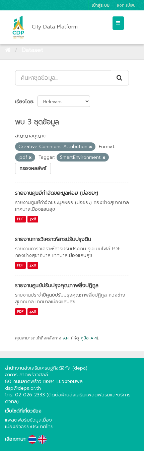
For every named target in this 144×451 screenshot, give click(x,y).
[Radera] (90, 147)
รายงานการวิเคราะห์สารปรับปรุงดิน (53, 239)
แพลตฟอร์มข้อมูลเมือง (28, 420)
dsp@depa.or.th (23, 388)
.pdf (32, 218)
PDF (20, 218)
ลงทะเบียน (126, 5)
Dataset (32, 50)
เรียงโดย (24, 101)
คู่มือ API (89, 338)
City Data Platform (55, 27)
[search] (120, 77)
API (66, 338)
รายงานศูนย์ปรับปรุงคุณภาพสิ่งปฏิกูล (56, 285)
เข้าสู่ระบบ (101, 5)
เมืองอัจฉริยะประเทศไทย (29, 426)
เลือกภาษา (15, 439)
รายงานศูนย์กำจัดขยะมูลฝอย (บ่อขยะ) (56, 193)
